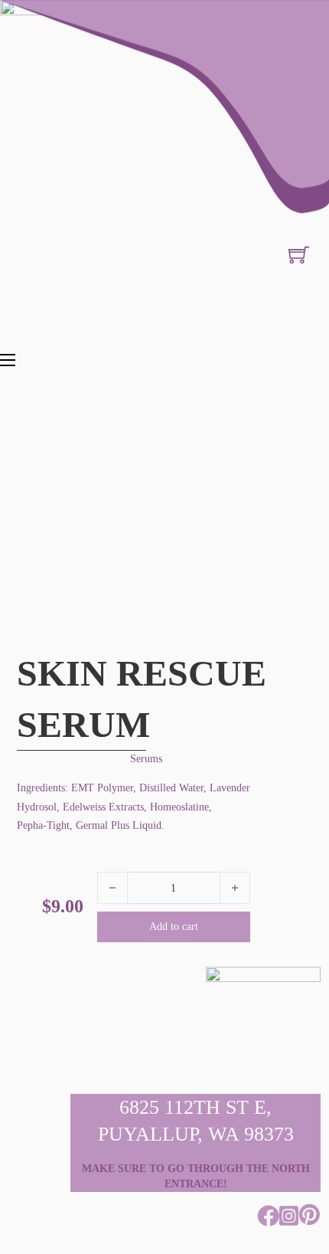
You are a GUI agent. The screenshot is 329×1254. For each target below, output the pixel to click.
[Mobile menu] (7, 360)
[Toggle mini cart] (298, 254)
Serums (146, 758)
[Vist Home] (164, 164)
